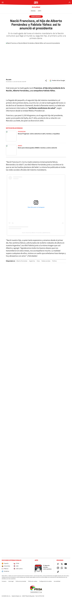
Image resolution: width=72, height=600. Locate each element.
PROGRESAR (22, 131)
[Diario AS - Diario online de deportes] (36, 2)
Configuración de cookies (45, 581)
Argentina (32, 261)
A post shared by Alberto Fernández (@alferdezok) (36, 232)
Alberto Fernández (21, 261)
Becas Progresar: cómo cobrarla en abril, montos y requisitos (39, 134)
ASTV (39, 11)
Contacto (4, 581)
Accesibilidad (57, 581)
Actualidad (36, 7)
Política (54, 261)
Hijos (38, 261)
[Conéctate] (69, 2)
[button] (46, 80)
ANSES (20, 146)
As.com (8, 80)
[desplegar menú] (2, 2)
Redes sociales (46, 261)
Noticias (33, 11)
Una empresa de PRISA (36, 588)
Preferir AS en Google (58, 80)
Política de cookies (32, 581)
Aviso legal (11, 581)
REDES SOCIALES (36, 16)
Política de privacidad (21, 581)
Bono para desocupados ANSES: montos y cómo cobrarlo (37, 148)
